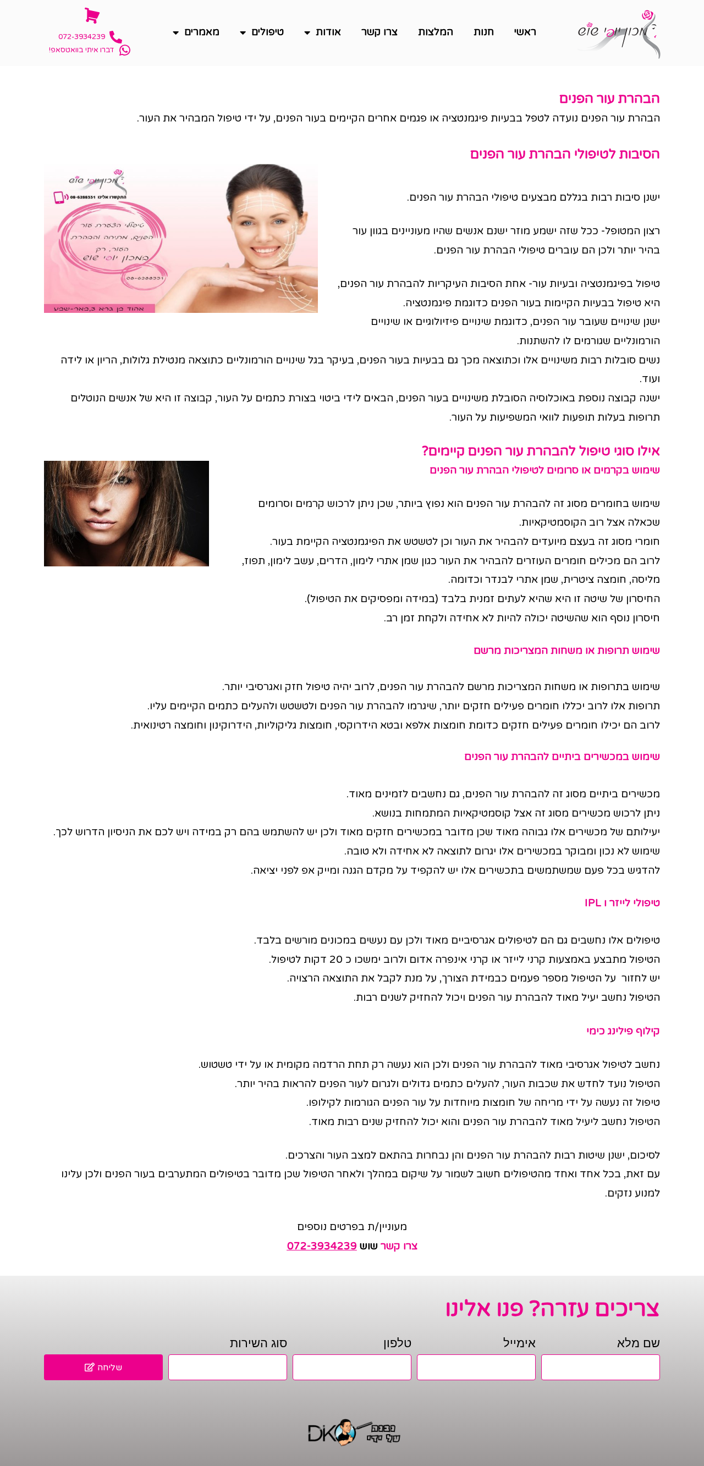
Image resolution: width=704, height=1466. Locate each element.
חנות (484, 32)
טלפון (397, 1343)
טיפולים (267, 32)
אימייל (519, 1343)
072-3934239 (322, 1246)
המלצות (435, 32)
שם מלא (638, 1343)
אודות (328, 32)
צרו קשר (379, 32)
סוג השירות (258, 1343)
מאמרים (201, 32)
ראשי (525, 32)
